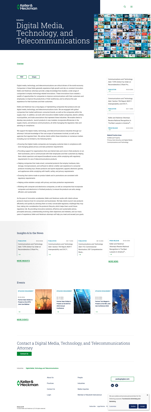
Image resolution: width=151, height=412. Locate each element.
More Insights (23, 261)
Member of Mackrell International (90, 395)
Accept (142, 406)
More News (113, 261)
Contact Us (51, 389)
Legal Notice (101, 406)
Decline (133, 406)
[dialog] (128, 402)
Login (49, 395)
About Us (50, 378)
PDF (21, 77)
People (80, 378)
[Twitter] (116, 385)
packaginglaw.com (123, 379)
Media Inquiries (83, 389)
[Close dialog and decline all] (147, 395)
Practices (50, 383)
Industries (20, 368)
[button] (124, 6)
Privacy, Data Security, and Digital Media (119, 140)
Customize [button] (112, 406)
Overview (20, 64)
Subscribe (92, 406)
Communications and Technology (117, 142)
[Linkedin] (112, 385)
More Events (22, 320)
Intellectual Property (113, 138)
